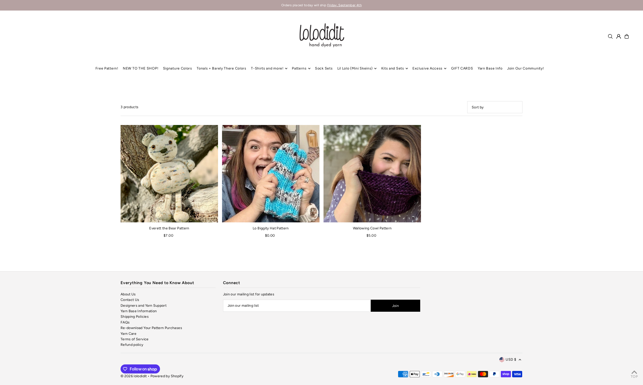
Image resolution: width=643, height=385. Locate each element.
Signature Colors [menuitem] (177, 68)
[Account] (618, 36)
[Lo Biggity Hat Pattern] (270, 173)
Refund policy (132, 345)
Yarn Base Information (139, 311)
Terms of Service (135, 339)
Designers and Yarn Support (144, 305)
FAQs (125, 322)
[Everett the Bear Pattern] (169, 173)
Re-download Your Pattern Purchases (151, 328)
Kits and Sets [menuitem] (392, 68)
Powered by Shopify (166, 376)
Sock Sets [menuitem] (324, 68)
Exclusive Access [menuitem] (427, 68)
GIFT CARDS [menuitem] (462, 68)
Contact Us (130, 300)
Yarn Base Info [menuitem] (490, 68)
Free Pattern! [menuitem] (106, 68)
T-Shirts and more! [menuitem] (267, 68)
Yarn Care (128, 334)
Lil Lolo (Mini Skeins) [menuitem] (355, 68)
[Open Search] (610, 36)
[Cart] (627, 36)
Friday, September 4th (344, 5)
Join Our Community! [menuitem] (525, 68)
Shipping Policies (135, 316)
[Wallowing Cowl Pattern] (372, 173)
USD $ (511, 359)
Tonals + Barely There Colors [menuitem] (221, 68)
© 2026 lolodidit (134, 376)
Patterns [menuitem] (299, 68)
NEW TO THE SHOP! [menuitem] (140, 68)
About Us (128, 294)
